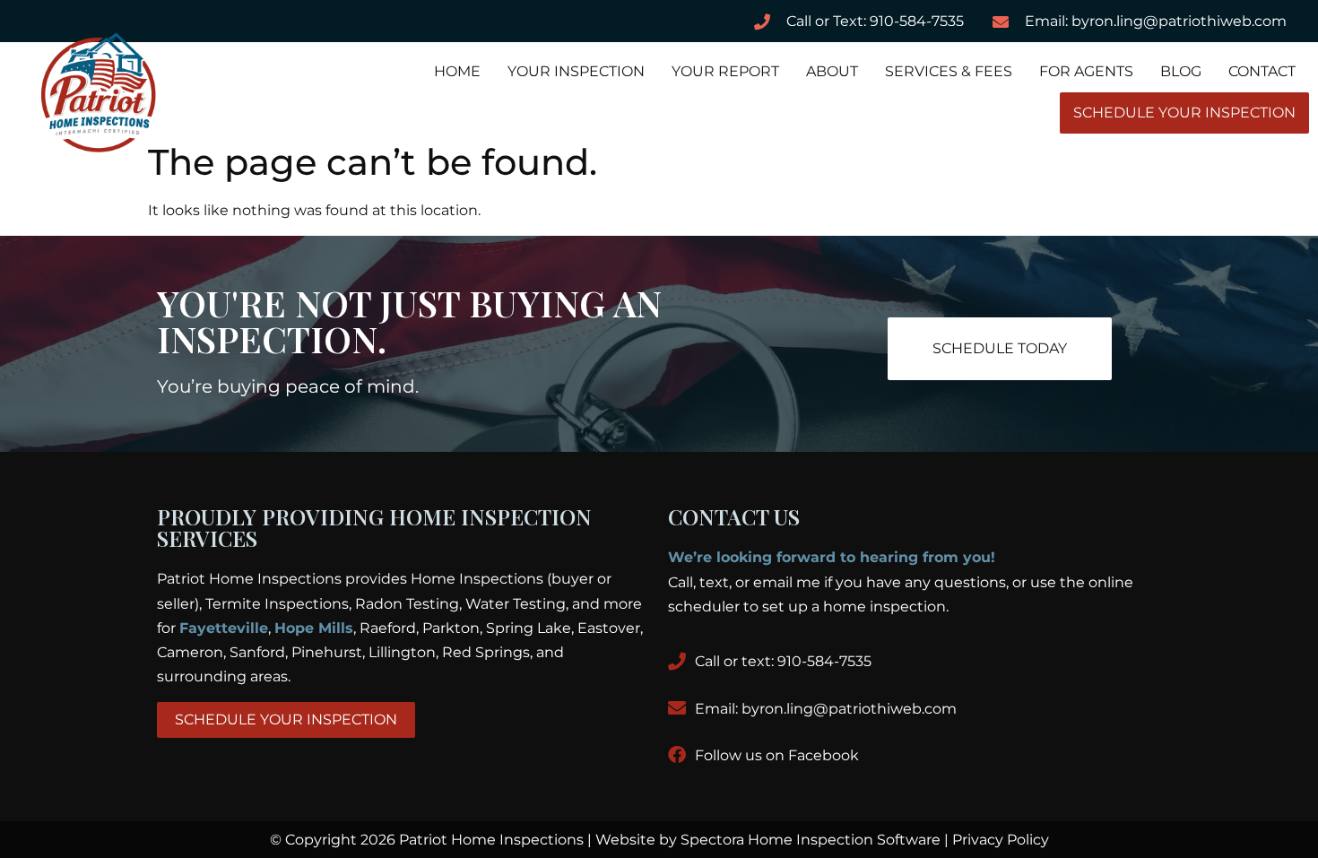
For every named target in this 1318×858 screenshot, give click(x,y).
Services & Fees (948, 71)
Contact (1262, 71)
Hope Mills (313, 628)
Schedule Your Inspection (1184, 112)
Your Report (725, 71)
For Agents (1086, 71)
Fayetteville (223, 628)
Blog (1180, 71)
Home (457, 71)
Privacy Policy (1000, 839)
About (832, 71)
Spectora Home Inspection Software (811, 839)
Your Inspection (576, 71)
